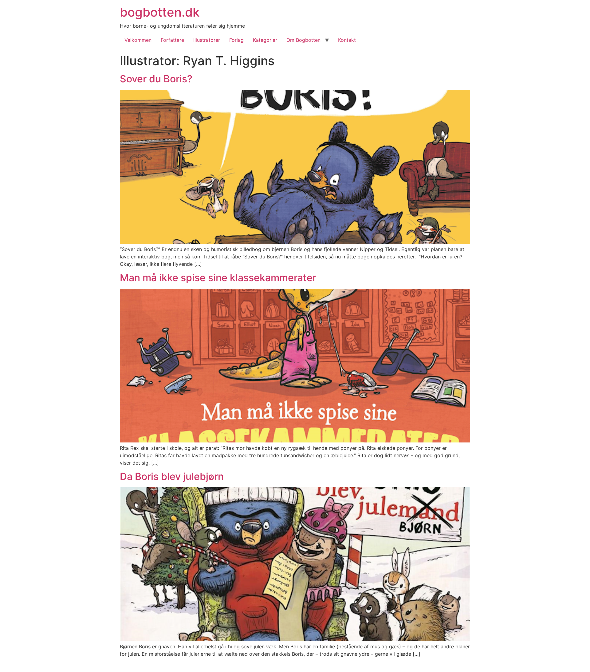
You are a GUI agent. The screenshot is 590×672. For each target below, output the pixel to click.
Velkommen (137, 40)
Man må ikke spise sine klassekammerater (218, 278)
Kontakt (347, 40)
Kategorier (265, 40)
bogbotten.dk (159, 12)
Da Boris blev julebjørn (172, 476)
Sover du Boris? (156, 79)
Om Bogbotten (303, 40)
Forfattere (172, 40)
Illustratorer (206, 40)
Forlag (236, 40)
